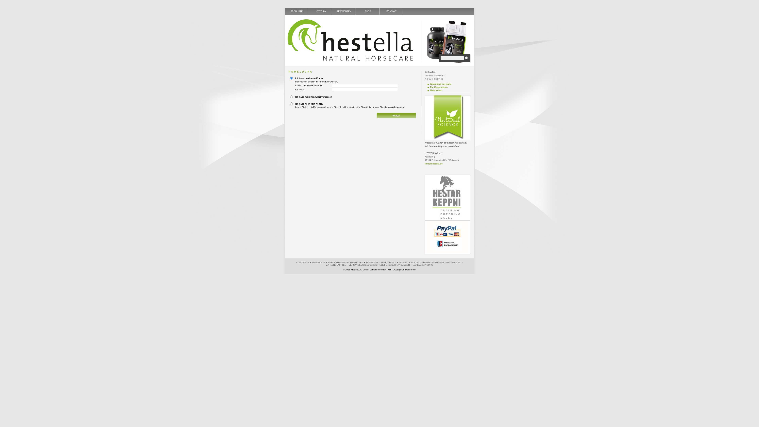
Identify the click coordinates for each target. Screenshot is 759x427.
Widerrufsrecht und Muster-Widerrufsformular (430, 262)
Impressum (318, 262)
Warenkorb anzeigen (440, 84)
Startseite (302, 262)
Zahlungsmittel (336, 265)
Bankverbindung (423, 265)
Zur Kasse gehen (439, 87)
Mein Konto (436, 90)
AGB (330, 262)
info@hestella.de (434, 163)
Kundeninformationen (349, 262)
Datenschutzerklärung (381, 262)
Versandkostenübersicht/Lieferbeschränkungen (379, 265)
